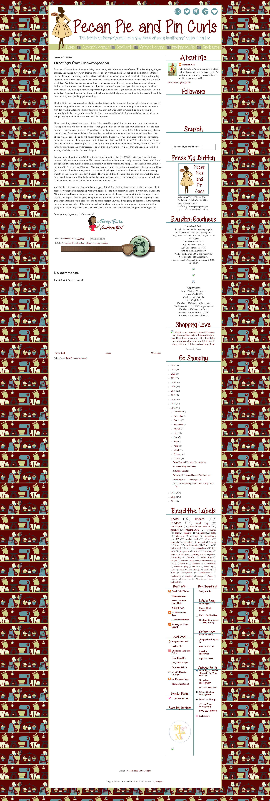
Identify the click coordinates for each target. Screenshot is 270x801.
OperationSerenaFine (204, 560)
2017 (173, 395)
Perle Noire (204, 715)
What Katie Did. (207, 646)
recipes (174, 560)
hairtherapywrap (205, 572)
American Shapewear (204, 652)
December (178, 411)
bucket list (184, 563)
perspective (184, 551)
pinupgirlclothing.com (208, 640)
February (178, 454)
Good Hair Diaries (180, 591)
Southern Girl (69, 238)
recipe (213, 541)
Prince (210, 576)
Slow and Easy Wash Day (184, 466)
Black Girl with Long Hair (179, 602)
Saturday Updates (181, 470)
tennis (177, 545)
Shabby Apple (199, 554)
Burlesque (196, 566)
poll (211, 554)
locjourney (211, 529)
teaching (208, 551)
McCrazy (185, 554)
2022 (173, 373)
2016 (173, 399)
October (177, 420)
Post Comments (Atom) (76, 358)
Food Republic (178, 657)
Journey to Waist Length (180, 625)
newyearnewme (210, 563)
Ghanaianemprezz (180, 619)
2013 (173, 492)
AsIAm (174, 554)
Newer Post (60, 352)
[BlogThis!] (94, 238)
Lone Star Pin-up (207, 699)
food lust (194, 535)
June (176, 437)
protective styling (181, 566)
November (179, 415)
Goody (173, 563)
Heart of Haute (206, 634)
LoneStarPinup (187, 560)
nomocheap (201, 548)
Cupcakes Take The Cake (181, 652)
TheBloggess (204, 603)
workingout (176, 526)
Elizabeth (207, 545)
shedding (188, 576)
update (199, 518)
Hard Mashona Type (179, 614)
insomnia (175, 541)
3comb (64, 242)
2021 (173, 378)
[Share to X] (97, 238)
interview (180, 535)
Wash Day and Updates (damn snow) (189, 462)
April (176, 445)
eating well (176, 548)
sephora (88, 242)
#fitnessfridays (209, 535)
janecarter (196, 563)
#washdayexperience (200, 526)
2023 (173, 369)
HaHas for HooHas (208, 615)
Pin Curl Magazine (208, 687)
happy (213, 532)
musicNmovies (191, 545)
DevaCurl (191, 557)
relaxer (208, 538)
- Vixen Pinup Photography (205, 705)
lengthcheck (175, 576)
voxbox (200, 576)
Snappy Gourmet (180, 641)
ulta (98, 242)
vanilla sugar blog (180, 679)
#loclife (175, 529)
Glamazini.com (179, 595)
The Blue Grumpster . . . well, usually (208, 621)
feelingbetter (187, 572)
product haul (192, 538)
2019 (173, 386)
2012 (173, 496)
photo (175, 518)
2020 (173, 382)
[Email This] (91, 238)
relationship (176, 557)
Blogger (159, 781)
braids (206, 569)
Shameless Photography (205, 681)
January (177, 458)
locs (177, 532)
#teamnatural (192, 529)
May (176, 441)
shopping (188, 541)
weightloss (201, 532)
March (177, 449)
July (176, 432)
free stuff (201, 541)
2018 (173, 390)
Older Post (156, 352)
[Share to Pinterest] (103, 238)
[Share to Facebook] (100, 238)
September (179, 424)
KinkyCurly (208, 566)
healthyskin (79, 242)
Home (108, 352)
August (177, 428)
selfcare (197, 551)
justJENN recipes (180, 662)
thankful (187, 532)
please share (206, 557)
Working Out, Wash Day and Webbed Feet (192, 474)
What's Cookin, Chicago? (179, 673)
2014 (173, 407)
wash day (104, 242)
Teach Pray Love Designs (139, 770)
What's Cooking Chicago (189, 569)
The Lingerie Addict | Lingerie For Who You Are (208, 673)
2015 (173, 403)
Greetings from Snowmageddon (187, 479)
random (176, 522)
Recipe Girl (177, 646)
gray (189, 548)
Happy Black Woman (205, 609)
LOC (173, 569)
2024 (173, 365)
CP (177, 538)
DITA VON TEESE (208, 711)
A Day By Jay (178, 607)
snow (94, 242)
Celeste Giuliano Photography (206, 693)
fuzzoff (71, 242)
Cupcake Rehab (179, 667)
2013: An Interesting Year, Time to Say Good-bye (193, 485)
